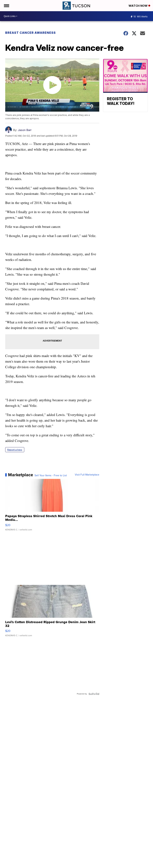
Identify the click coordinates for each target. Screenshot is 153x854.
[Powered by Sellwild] (93, 694)
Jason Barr (25, 130)
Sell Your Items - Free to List (51, 475)
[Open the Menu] (6, 5)
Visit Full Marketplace (87, 474)
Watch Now (138, 5)
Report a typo (14, 449)
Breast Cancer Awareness (30, 33)
